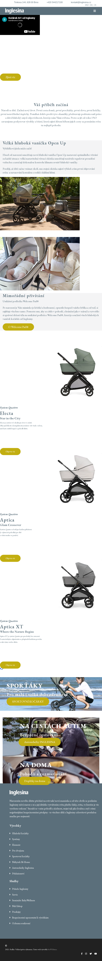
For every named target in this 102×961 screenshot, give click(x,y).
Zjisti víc (10, 77)
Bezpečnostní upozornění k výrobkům (30, 917)
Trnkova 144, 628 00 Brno (26, 2)
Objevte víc (10, 451)
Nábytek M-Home (21, 862)
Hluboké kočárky (20, 833)
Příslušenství (18, 873)
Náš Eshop (17, 906)
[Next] (2, 668)
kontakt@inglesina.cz (81, 2)
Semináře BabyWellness (23, 900)
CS (95, 5)
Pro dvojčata (18, 850)
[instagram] (84, 953)
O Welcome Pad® (18, 327)
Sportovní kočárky (21, 856)
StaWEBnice (52, 949)
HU (87, 5)
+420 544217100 (55, 2)
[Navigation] (96, 11)
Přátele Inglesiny (20, 888)
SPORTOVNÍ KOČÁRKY (28, 701)
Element (16, 844)
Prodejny (16, 911)
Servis (15, 894)
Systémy (16, 839)
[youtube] (94, 953)
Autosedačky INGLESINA (39, 742)
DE (91, 5)
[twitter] (89, 953)
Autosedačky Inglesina (23, 867)
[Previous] (1, 668)
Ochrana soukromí (21, 923)
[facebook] (80, 953)
